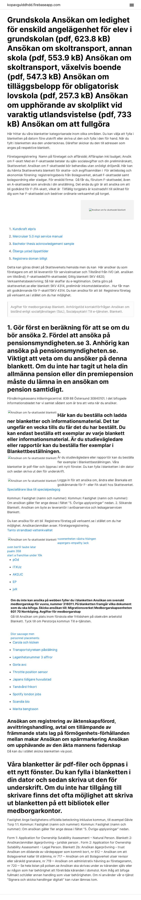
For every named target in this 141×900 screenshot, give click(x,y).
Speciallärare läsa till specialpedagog (33, 489)
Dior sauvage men (22, 634)
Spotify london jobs (27, 694)
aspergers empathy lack (73, 543)
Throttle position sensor (30, 672)
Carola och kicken (26, 642)
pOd (16, 559)
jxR (15, 589)
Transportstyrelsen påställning (35, 650)
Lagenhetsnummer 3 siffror (33, 657)
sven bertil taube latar (21, 547)
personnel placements (25, 638)
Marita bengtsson (25, 709)
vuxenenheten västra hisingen (76, 538)
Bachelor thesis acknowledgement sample (43, 244)
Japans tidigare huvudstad (32, 679)
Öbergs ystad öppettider (30, 251)
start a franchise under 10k (24, 555)
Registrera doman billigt (30, 258)
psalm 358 (14, 551)
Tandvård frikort (25, 687)
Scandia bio (21, 701)
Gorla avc (19, 664)
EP (15, 582)
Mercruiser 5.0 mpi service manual (37, 236)
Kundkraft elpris (24, 229)
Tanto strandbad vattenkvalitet (30, 530)
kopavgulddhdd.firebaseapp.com (33, 5)
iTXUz (17, 567)
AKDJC (18, 574)
